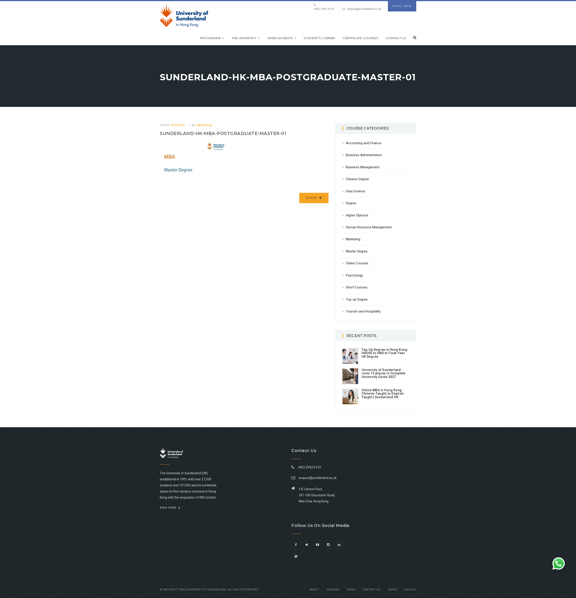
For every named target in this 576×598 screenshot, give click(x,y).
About (314, 589)
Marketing (353, 239)
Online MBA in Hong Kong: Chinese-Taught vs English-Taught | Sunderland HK (383, 393)
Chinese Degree (357, 179)
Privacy (410, 589)
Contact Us (396, 38)
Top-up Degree (357, 299)
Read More (168, 507)
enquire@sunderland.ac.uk (364, 9)
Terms (392, 589)
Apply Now (402, 6)
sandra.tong (204, 125)
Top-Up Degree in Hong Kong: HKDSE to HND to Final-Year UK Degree (385, 353)
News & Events (280, 38)
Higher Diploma (357, 215)
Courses (333, 589)
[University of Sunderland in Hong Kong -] (184, 16)
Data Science (355, 191)
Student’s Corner (319, 38)
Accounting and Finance (363, 143)
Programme (210, 38)
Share (312, 197)
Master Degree (356, 251)
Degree (351, 203)
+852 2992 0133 (309, 467)
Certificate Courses (360, 38)
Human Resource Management (369, 227)
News (351, 589)
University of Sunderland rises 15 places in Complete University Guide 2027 (383, 373)
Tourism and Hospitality (363, 311)
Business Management (363, 167)
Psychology (354, 275)
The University (244, 38)
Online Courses (357, 263)
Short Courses (356, 287)
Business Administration (364, 155)
